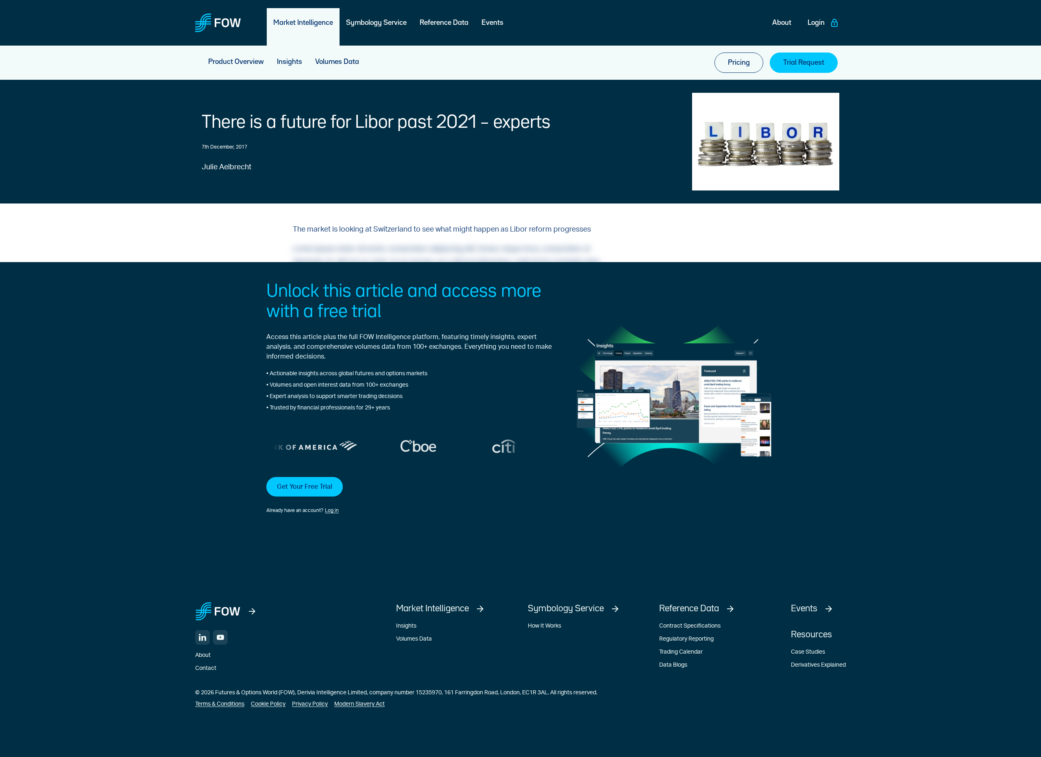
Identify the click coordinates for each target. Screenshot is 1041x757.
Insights (406, 626)
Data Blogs (673, 665)
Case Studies (808, 652)
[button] (409, 495)
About (203, 655)
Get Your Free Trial (304, 487)
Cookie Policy (268, 704)
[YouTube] (220, 637)
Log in (332, 510)
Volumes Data (414, 639)
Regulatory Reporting (686, 639)
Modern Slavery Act (359, 704)
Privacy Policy (310, 704)
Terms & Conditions (219, 704)
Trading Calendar (681, 652)
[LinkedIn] (202, 637)
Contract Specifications (690, 626)
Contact (205, 668)
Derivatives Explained (818, 665)
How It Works (544, 626)
